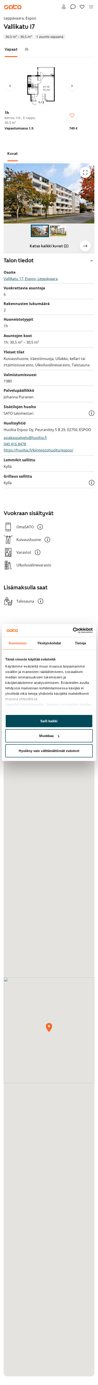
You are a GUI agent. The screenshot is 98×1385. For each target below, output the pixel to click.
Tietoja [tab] (80, 643)
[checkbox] (72, 115)
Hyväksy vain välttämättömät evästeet (49, 750)
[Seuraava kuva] (72, 85)
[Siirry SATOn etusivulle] (12, 6)
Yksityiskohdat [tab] (49, 643)
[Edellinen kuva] (10, 85)
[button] (91, 413)
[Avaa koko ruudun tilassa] (85, 172)
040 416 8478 (15, 444)
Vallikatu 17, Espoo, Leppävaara (31, 278)
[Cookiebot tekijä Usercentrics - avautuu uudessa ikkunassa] (73, 630)
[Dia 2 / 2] (58, 231)
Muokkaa (46, 736)
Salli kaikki (48, 721)
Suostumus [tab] (17, 643)
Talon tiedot (19, 260)
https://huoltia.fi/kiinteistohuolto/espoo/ (38, 450)
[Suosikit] (82, 6)
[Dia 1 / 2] (40, 231)
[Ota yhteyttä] (72, 6)
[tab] (11, 49)
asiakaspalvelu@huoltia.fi (25, 437)
